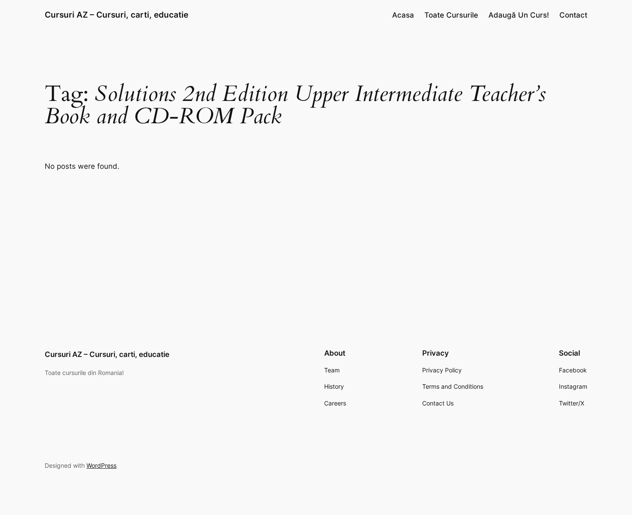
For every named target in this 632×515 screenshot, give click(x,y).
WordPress (101, 465)
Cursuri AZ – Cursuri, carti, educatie (116, 14)
